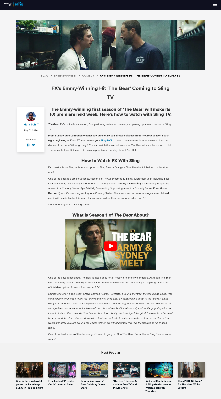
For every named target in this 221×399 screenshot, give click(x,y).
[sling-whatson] (13, 6)
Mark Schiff (31, 124)
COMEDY (88, 75)
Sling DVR (106, 140)
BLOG (44, 75)
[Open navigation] (215, 5)
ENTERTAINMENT (65, 75)
